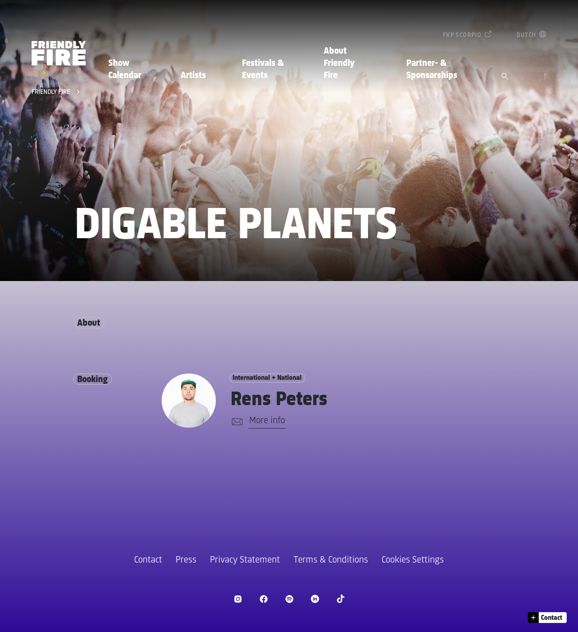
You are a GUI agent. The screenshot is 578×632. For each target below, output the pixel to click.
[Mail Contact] (235, 421)
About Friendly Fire (339, 63)
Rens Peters (279, 400)
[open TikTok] (341, 599)
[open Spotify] (289, 599)
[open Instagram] (238, 599)
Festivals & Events (263, 69)
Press (186, 560)
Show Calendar (124, 69)
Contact (148, 560)
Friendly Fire (52, 92)
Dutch (526, 35)
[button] (547, 617)
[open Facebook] (263, 599)
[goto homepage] (59, 53)
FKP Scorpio (462, 35)
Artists (193, 75)
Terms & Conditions (331, 560)
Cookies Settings (413, 560)
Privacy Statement (245, 560)
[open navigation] (544, 77)
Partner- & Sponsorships (431, 69)
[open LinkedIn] (315, 599)
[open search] (504, 77)
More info (267, 420)
